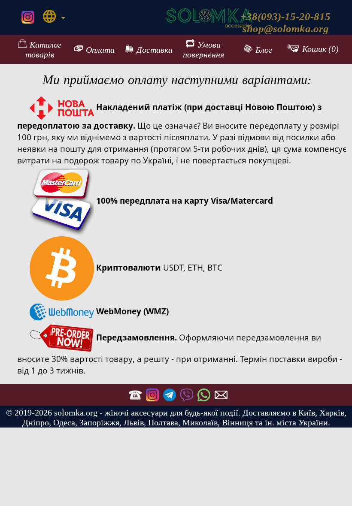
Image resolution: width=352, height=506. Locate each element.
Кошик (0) (320, 49)
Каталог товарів (43, 49)
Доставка (155, 49)
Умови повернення (203, 49)
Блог (263, 49)
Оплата (100, 49)
